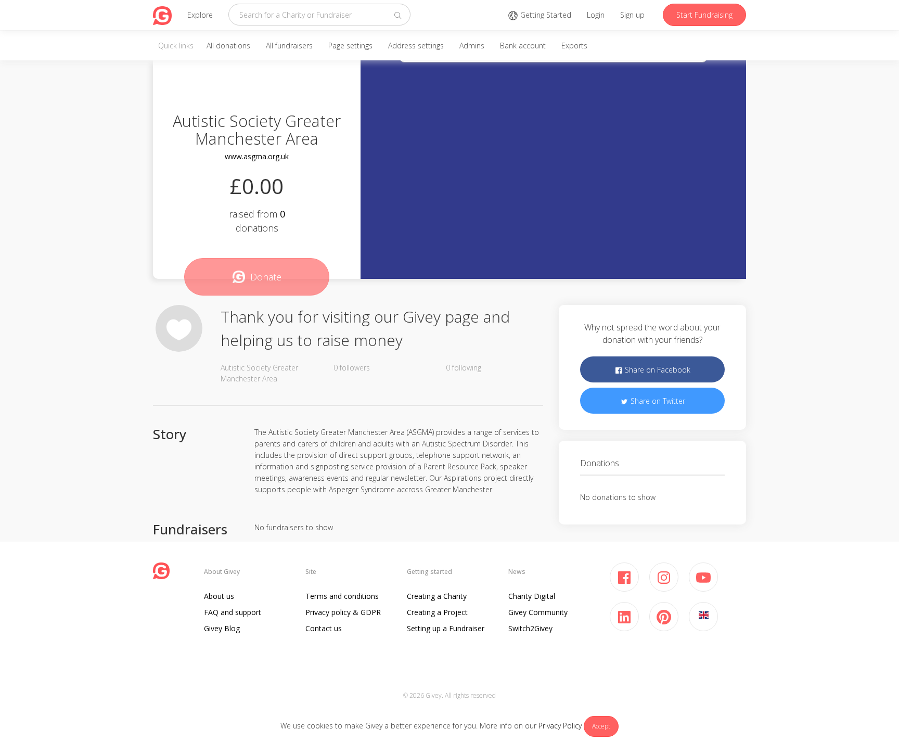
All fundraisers (289, 45)
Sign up (632, 15)
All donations (228, 45)
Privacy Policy (560, 726)
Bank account (523, 45)
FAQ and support (232, 612)
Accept (601, 726)
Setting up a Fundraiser (445, 628)
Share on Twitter (656, 401)
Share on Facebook (656, 370)
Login (596, 15)
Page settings (350, 45)
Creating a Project (437, 612)
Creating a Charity (437, 596)
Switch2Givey (530, 628)
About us (219, 596)
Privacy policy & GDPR (343, 612)
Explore (200, 15)
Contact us (323, 628)
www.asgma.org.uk (257, 156)
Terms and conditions (342, 596)
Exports (574, 45)
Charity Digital (531, 596)
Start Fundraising (704, 15)
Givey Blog (222, 628)
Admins (471, 45)
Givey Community (538, 612)
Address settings (416, 45)
